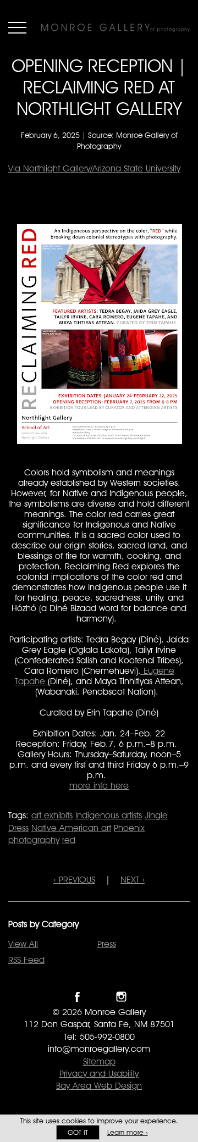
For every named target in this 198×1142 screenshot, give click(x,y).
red (68, 840)
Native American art (71, 828)
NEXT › (132, 879)
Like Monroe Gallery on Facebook (77, 996)
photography (33, 840)
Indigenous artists (108, 815)
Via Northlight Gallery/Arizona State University (94, 168)
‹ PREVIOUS (74, 879)
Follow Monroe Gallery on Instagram (121, 996)
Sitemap (99, 1061)
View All (23, 944)
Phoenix (129, 828)
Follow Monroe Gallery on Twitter (99, 996)
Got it (78, 1132)
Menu (17, 27)
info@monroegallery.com (99, 1049)
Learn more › (127, 1132)
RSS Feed (26, 960)
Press (106, 944)
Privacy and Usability (99, 1073)
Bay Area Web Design (99, 1085)
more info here (99, 785)
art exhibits (52, 815)
